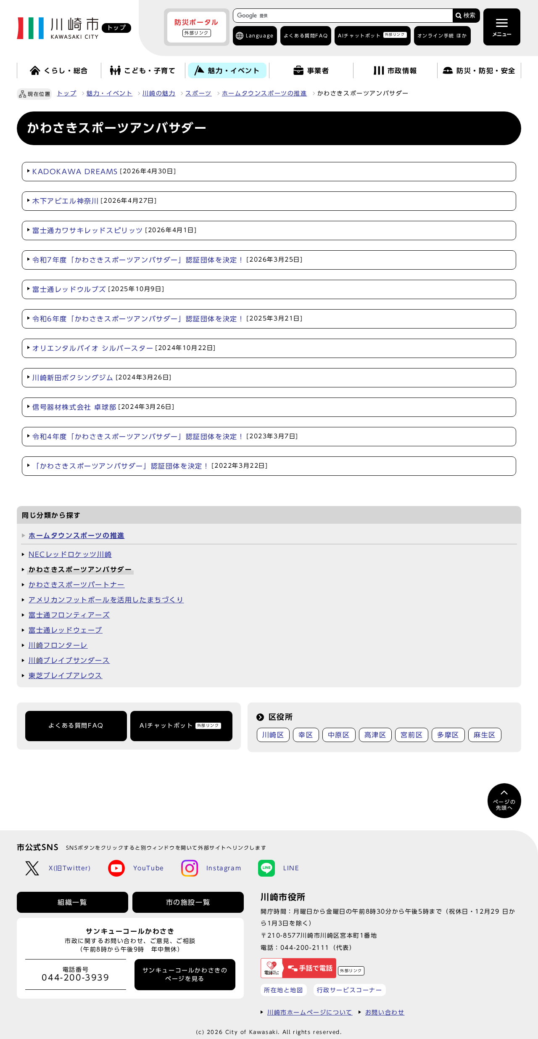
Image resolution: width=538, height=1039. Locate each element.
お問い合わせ (385, 1012)
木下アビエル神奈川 (94, 201)
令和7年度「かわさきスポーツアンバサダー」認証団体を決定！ (167, 260)
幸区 (305, 735)
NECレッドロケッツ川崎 (70, 554)
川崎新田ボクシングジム (102, 377)
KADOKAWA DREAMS (104, 171)
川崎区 (273, 735)
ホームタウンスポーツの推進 (264, 93)
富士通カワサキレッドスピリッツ (114, 230)
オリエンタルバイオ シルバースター (124, 348)
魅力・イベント (109, 93)
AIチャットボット (371, 35)
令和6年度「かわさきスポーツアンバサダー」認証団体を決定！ (167, 318)
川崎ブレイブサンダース (69, 660)
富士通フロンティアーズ (69, 615)
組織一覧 (72, 902)
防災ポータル (196, 27)
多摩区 (448, 735)
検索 (469, 15)
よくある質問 (306, 35)
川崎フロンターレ (58, 645)
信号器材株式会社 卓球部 (103, 407)
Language (260, 35)
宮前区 (412, 735)
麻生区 (485, 735)
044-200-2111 (305, 947)
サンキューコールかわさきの (185, 974)
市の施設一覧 (188, 902)
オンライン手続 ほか (442, 35)
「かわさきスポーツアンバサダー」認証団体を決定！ (150, 466)
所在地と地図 (283, 990)
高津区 (375, 735)
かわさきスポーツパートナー (77, 584)
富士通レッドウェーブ (66, 630)
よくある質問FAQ (75, 726)
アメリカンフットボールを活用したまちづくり (106, 599)
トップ (66, 93)
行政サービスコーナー (349, 990)
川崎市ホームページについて (310, 1012)
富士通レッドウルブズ (98, 289)
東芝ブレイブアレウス (66, 675)
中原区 (339, 735)
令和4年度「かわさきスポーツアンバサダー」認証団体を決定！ (165, 436)
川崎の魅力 (158, 93)
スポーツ (198, 93)
